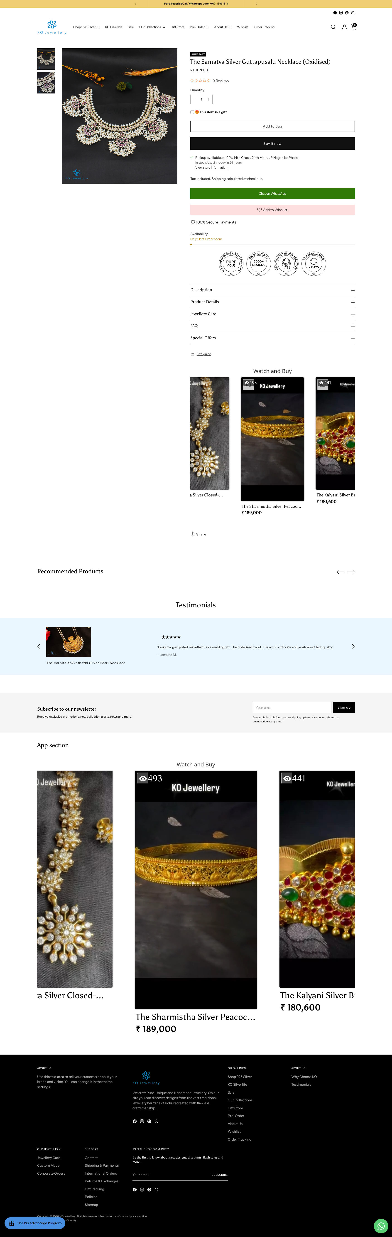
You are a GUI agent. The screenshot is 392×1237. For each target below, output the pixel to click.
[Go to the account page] (342, 27)
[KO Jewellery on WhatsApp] (353, 13)
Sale (231, 1092)
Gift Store (235, 1108)
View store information (211, 167)
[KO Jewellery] (52, 27)
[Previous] (136, 4)
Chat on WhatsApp (272, 193)
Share (201, 534)
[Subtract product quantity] (195, 99)
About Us (235, 1124)
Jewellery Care (48, 1158)
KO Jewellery (67, 1216)
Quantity (197, 90)
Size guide (204, 354)
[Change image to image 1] (46, 59)
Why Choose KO (304, 1077)
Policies (91, 1197)
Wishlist (234, 1131)
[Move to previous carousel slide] (340, 572)
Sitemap (91, 1205)
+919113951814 (219, 3)
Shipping (219, 179)
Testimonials (301, 1084)
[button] (197, 442)
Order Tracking (239, 1139)
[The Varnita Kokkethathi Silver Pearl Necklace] (91, 642)
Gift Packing (94, 1189)
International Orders (101, 1173)
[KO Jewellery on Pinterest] (347, 13)
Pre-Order (236, 1116)
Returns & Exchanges (101, 1181)
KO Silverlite (237, 1084)
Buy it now (272, 143)
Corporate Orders (51, 1173)
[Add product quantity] (208, 99)
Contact (91, 1158)
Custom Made (48, 1165)
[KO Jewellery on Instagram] (341, 13)
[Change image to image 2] (46, 83)
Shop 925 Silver (240, 1077)
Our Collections (240, 1100)
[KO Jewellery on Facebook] (335, 13)
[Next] (257, 4)
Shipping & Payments (102, 1165)
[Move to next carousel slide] (351, 572)
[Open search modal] (333, 27)
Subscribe (220, 1174)
